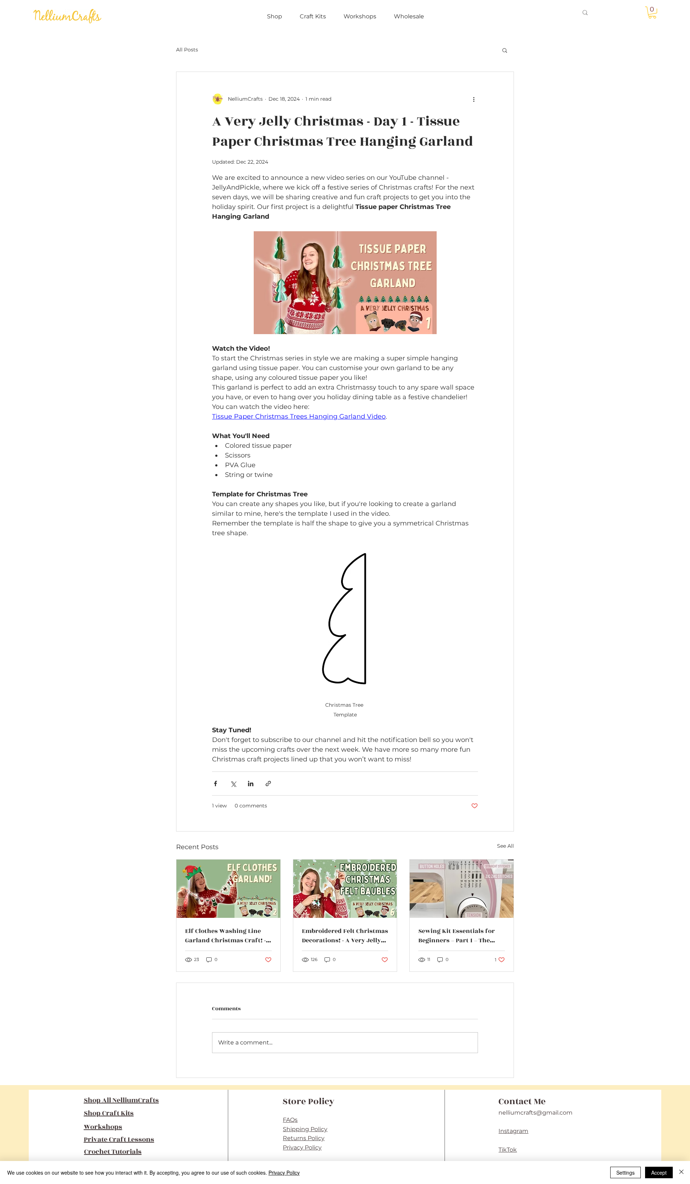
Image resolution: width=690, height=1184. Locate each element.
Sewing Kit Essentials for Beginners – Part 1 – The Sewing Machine (456, 935)
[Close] (681, 1172)
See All (505, 846)
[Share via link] (268, 783)
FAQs (290, 1119)
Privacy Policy (302, 1147)
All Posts (187, 49)
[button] (504, 50)
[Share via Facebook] (215, 783)
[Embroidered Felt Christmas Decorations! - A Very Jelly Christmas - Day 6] (345, 889)
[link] (652, 12)
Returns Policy (304, 1138)
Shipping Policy (305, 1129)
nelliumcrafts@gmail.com (535, 1112)
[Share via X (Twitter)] (233, 783)
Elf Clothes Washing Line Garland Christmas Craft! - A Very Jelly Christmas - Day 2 (227, 935)
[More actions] (473, 99)
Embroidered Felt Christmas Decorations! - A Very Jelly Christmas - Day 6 (345, 935)
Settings (625, 1172)
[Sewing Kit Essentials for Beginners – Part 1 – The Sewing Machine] (462, 889)
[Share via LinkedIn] (250, 783)
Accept (659, 1172)
